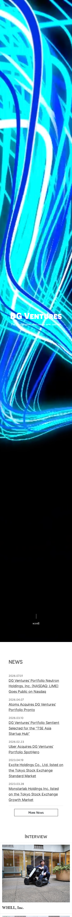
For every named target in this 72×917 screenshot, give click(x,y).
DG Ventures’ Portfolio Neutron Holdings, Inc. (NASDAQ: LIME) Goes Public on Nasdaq (34, 686)
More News (36, 812)
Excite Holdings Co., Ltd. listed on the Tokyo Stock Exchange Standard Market (36, 770)
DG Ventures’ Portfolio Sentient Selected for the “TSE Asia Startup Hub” (34, 728)
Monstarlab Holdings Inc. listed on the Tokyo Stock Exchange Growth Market (34, 794)
